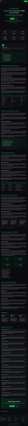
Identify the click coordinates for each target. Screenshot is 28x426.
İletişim (15, 420)
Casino (19, 1)
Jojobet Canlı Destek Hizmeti (6, 60)
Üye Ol (16, 18)
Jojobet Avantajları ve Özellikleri (7, 59)
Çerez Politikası (23, 420)
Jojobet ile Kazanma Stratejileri (7, 58)
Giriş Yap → (12, 18)
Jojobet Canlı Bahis (9, 420)
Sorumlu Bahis (16, 421)
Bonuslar (13, 1)
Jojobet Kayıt (9, 421)
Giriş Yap (26, 1)
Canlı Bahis (16, 1)
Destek (22, 1)
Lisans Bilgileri (23, 421)
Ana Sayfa (9, 1)
